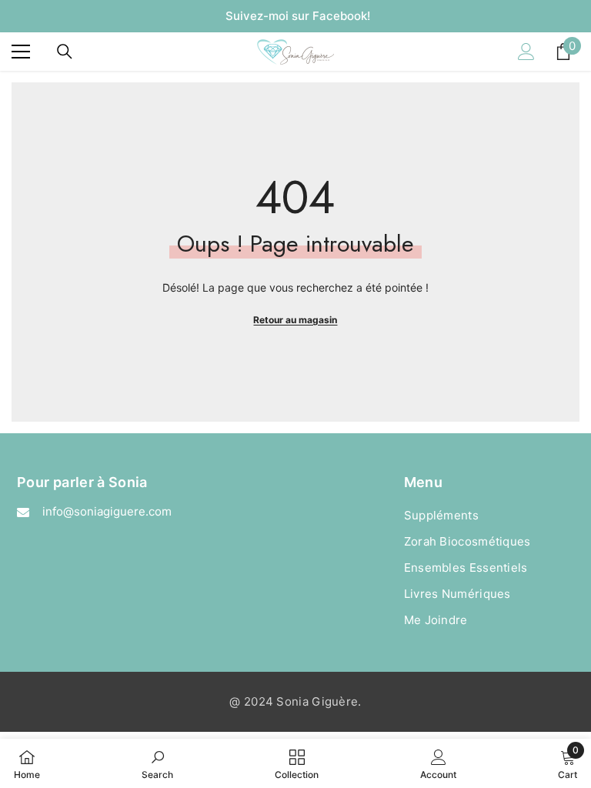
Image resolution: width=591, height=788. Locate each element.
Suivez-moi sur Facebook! (297, 15)
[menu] (21, 51)
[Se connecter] (526, 51)
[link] (157, 763)
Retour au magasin (295, 320)
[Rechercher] (64, 51)
